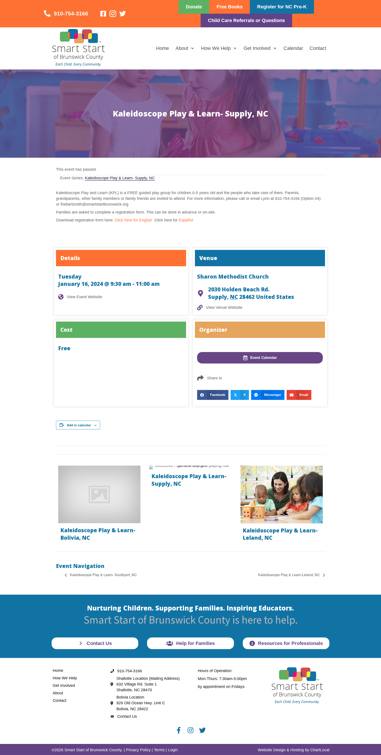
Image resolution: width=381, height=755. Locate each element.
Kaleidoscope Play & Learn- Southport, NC (103, 574)
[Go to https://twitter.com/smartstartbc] (122, 14)
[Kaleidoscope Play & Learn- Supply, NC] (190, 505)
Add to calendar (79, 425)
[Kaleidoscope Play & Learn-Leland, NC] (281, 505)
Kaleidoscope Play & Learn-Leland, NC (289, 574)
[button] (192, 48)
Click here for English (133, 220)
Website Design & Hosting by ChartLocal (293, 750)
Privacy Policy (138, 750)
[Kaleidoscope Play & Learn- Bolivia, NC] (99, 505)
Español (186, 220)
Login (173, 750)
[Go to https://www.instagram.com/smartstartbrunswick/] (113, 14)
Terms (159, 750)
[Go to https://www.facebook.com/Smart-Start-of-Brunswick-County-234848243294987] (103, 14)
